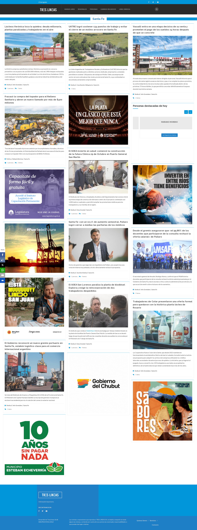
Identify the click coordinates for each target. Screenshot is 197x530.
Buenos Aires (70, 9)
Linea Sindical (124, 9)
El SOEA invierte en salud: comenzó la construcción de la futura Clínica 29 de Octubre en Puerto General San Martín (98, 154)
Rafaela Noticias (18, 159)
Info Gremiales (17, 85)
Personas (93, 9)
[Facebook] (149, 2)
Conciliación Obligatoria (85, 85)
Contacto (155, 525)
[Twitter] (154, 2)
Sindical (9, 85)
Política (8, 159)
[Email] (2, 275)
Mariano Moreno (162, 122)
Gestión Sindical (82, 273)
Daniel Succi (90, 331)
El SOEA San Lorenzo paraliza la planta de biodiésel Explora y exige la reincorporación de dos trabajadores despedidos (97, 288)
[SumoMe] (2, 280)
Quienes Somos (142, 520)
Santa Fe (26, 85)
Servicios (153, 520)
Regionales (82, 9)
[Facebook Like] (2, 259)
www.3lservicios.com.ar (46, 522)
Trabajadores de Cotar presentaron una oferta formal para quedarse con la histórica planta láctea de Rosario (162, 304)
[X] (2, 265)
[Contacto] (158, 2)
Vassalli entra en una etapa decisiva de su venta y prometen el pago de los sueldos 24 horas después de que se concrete (161, 29)
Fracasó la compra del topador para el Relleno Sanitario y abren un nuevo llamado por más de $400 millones (33, 99)
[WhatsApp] (2, 270)
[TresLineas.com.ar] (49, 9)
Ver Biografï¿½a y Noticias (162, 135)
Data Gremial (81, 210)
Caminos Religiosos (108, 9)
